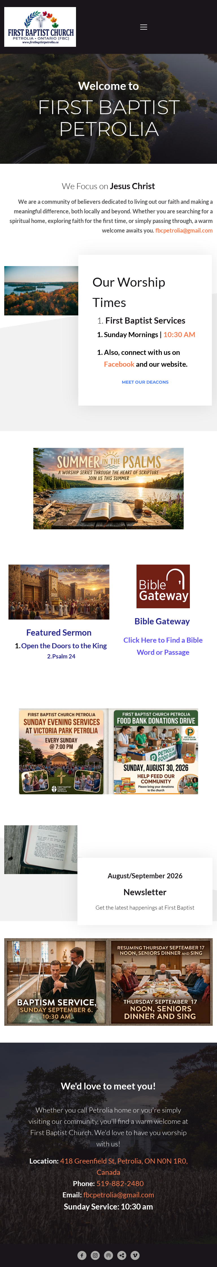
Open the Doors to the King (64, 645)
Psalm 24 (63, 656)
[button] (143, 26)
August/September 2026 (145, 876)
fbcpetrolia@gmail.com (118, 1194)
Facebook (119, 364)
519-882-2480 (120, 1183)
